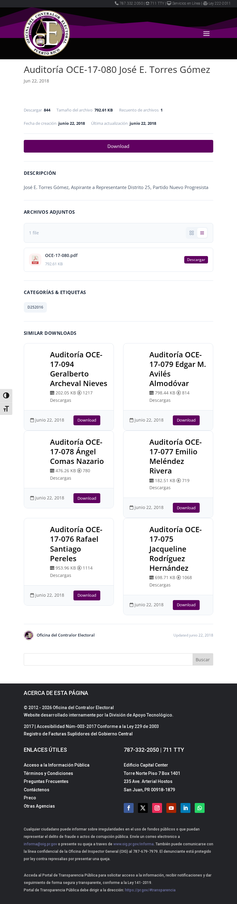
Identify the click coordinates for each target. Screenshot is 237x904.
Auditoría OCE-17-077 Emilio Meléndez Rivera (175, 456)
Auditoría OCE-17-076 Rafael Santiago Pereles (76, 543)
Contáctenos (36, 789)
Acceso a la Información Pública (56, 765)
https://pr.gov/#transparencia (150, 890)
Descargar (196, 259)
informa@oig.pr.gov (40, 844)
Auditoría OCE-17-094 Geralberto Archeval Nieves (78, 369)
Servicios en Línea (186, 3)
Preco (30, 797)
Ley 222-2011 (220, 3)
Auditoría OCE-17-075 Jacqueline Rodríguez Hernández (175, 548)
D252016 (35, 307)
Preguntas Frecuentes (46, 781)
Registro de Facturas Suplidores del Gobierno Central (78, 733)
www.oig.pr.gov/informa (133, 844)
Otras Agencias (39, 806)
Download (118, 146)
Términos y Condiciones (48, 773)
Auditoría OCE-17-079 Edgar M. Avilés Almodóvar (177, 369)
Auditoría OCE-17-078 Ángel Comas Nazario (77, 451)
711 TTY (157, 3)
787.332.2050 (131, 3)
